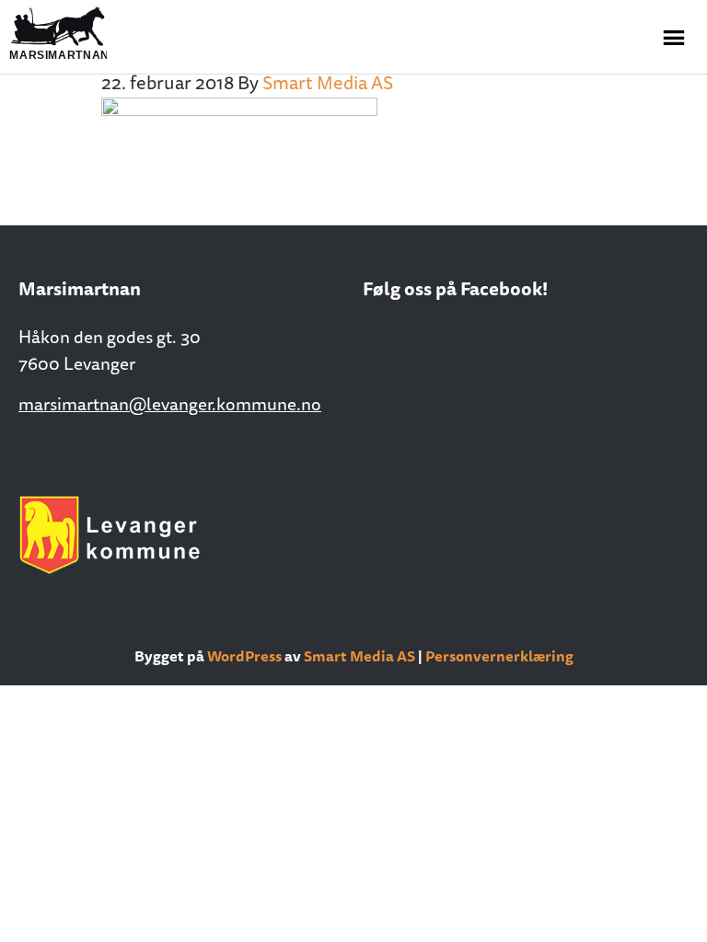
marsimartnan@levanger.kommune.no (169, 404)
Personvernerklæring (499, 656)
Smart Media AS (359, 656)
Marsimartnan (101, 34)
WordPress (244, 656)
